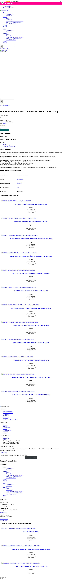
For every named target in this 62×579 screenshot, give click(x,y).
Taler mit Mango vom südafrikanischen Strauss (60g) (31, 273)
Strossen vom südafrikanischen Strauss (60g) (31, 204)
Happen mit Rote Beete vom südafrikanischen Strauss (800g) (31, 256)
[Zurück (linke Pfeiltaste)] (0, 578)
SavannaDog (9, 19)
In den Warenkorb (4, 130)
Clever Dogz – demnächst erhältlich (14, 21)
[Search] (1, 47)
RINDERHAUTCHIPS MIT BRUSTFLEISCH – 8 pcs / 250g (31, 566)
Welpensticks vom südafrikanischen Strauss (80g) (31, 360)
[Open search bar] (0, 98)
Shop (4, 13)
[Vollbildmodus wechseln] (2, 577)
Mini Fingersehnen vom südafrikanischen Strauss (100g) (31, 308)
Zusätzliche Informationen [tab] (9, 146)
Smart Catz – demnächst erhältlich (14, 22)
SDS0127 (19, 183)
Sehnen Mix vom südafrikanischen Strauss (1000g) (31, 221)
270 (18, 187)
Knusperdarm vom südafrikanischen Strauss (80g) (31, 342)
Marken (5, 17)
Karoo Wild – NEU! (11, 23)
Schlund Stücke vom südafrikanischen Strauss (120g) (31, 394)
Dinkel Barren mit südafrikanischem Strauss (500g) (31, 325)
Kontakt (5, 25)
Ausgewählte (3, 464)
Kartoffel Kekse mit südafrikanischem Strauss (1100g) (31, 549)
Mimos (7, 18)
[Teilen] (3, 577)
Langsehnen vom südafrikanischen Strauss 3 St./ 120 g (31, 377)
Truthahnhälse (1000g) (31, 531)
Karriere (5, 26)
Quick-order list (10, 14)
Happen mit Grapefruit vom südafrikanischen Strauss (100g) (31, 238)
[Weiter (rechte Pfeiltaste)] (2, 578)
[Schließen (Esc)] (5, 577)
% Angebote (9, 15)
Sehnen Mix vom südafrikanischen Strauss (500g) (31, 290)
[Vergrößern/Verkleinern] (0, 577)
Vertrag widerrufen (31, 457)
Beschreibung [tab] (6, 145)
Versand (4, 123)
